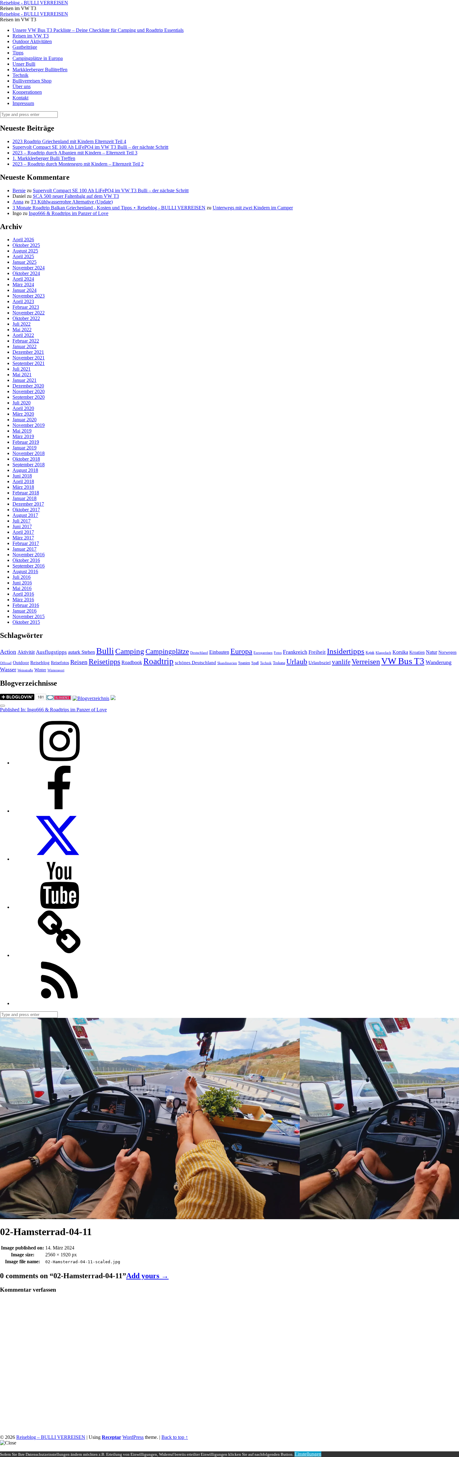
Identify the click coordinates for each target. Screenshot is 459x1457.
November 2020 (28, 391)
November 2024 (28, 267)
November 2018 (28, 453)
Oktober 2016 (26, 560)
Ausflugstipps (51, 652)
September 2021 (28, 363)
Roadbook (131, 662)
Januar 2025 (24, 262)
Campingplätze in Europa (37, 58)
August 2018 (25, 470)
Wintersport (55, 670)
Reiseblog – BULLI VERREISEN (50, 1437)
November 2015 (28, 616)
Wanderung (439, 662)
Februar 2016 (25, 605)
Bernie (19, 190)
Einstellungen (307, 1454)
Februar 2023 (25, 307)
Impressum (23, 103)
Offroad (6, 663)
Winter (40, 670)
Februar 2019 (25, 442)
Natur (431, 652)
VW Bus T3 (402, 661)
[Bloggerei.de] (58, 698)
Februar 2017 (25, 543)
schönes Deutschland (195, 662)
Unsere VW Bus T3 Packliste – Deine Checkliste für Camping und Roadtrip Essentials (98, 30)
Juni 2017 (22, 526)
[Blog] (90, 698)
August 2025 (25, 250)
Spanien (244, 663)
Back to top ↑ (174, 1437)
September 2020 (28, 397)
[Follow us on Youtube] (59, 907)
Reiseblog (40, 662)
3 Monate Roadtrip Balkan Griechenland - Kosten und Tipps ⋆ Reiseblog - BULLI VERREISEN (108, 207)
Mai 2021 (22, 374)
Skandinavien (227, 663)
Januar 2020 (24, 419)
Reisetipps (104, 662)
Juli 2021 (21, 369)
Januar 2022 (24, 346)
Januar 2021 (24, 380)
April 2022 (23, 335)
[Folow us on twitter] (59, 859)
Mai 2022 (22, 329)
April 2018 (23, 481)
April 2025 (23, 256)
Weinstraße (25, 670)
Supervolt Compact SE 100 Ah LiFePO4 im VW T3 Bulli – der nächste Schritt (90, 147)
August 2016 (25, 571)
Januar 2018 (24, 498)
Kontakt (20, 97)
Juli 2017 (21, 520)
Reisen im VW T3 (30, 35)
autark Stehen (81, 652)
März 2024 (23, 284)
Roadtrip (158, 661)
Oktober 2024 (26, 273)
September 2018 (28, 464)
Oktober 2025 (26, 245)
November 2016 (28, 554)
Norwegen (447, 652)
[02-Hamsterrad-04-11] (150, 1216)
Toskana (279, 663)
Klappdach (383, 652)
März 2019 (23, 436)
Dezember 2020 (28, 385)
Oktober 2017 (26, 509)
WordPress (133, 1437)
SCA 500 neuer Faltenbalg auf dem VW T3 (76, 196)
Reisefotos (60, 662)
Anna (17, 201)
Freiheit (317, 652)
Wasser (8, 669)
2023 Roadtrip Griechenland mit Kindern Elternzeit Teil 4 (69, 141)
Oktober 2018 (26, 459)
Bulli (105, 651)
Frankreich (295, 652)
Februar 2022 (25, 340)
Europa (241, 651)
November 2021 (28, 357)
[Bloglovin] (59, 955)
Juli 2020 (21, 402)
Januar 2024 (24, 290)
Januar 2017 (24, 549)
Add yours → (147, 1276)
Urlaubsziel (319, 662)
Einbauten (219, 652)
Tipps (17, 52)
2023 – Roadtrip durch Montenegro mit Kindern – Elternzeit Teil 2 (78, 164)
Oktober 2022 (26, 318)
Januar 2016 (24, 610)
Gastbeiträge (24, 47)
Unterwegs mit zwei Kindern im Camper (253, 207)
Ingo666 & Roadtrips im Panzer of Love (68, 213)
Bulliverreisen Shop (32, 80)
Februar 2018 (25, 492)
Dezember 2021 (28, 352)
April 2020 (23, 408)
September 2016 (28, 565)
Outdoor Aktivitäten (32, 41)
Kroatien (417, 652)
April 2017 (23, 532)
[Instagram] (59, 762)
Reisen (78, 662)
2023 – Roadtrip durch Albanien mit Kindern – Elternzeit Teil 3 (74, 152)
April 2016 (23, 594)
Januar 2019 (24, 447)
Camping (129, 651)
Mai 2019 (22, 430)
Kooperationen (27, 92)
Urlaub (296, 662)
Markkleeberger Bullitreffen (39, 69)
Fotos (278, 652)
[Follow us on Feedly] (59, 1003)
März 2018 (23, 487)
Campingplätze (167, 651)
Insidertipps (345, 651)
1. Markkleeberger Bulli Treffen (43, 158)
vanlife (341, 661)
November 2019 (28, 425)
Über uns (21, 86)
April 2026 (23, 239)
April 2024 (23, 279)
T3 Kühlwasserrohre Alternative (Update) (72, 201)
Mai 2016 (22, 588)
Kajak (370, 652)
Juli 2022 (21, 324)
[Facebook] (59, 811)
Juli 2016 (21, 577)
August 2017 (25, 515)
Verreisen (366, 662)
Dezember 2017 (28, 504)
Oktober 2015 (26, 622)
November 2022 (28, 312)
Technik (20, 75)
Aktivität (26, 652)
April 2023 (23, 301)
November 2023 (28, 295)
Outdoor (21, 662)
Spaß (255, 663)
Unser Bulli (23, 64)
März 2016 (23, 599)
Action (8, 651)
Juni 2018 (22, 475)
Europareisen (263, 652)
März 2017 (23, 537)
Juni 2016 (22, 582)
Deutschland (199, 652)
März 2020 (23, 414)
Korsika (400, 652)
